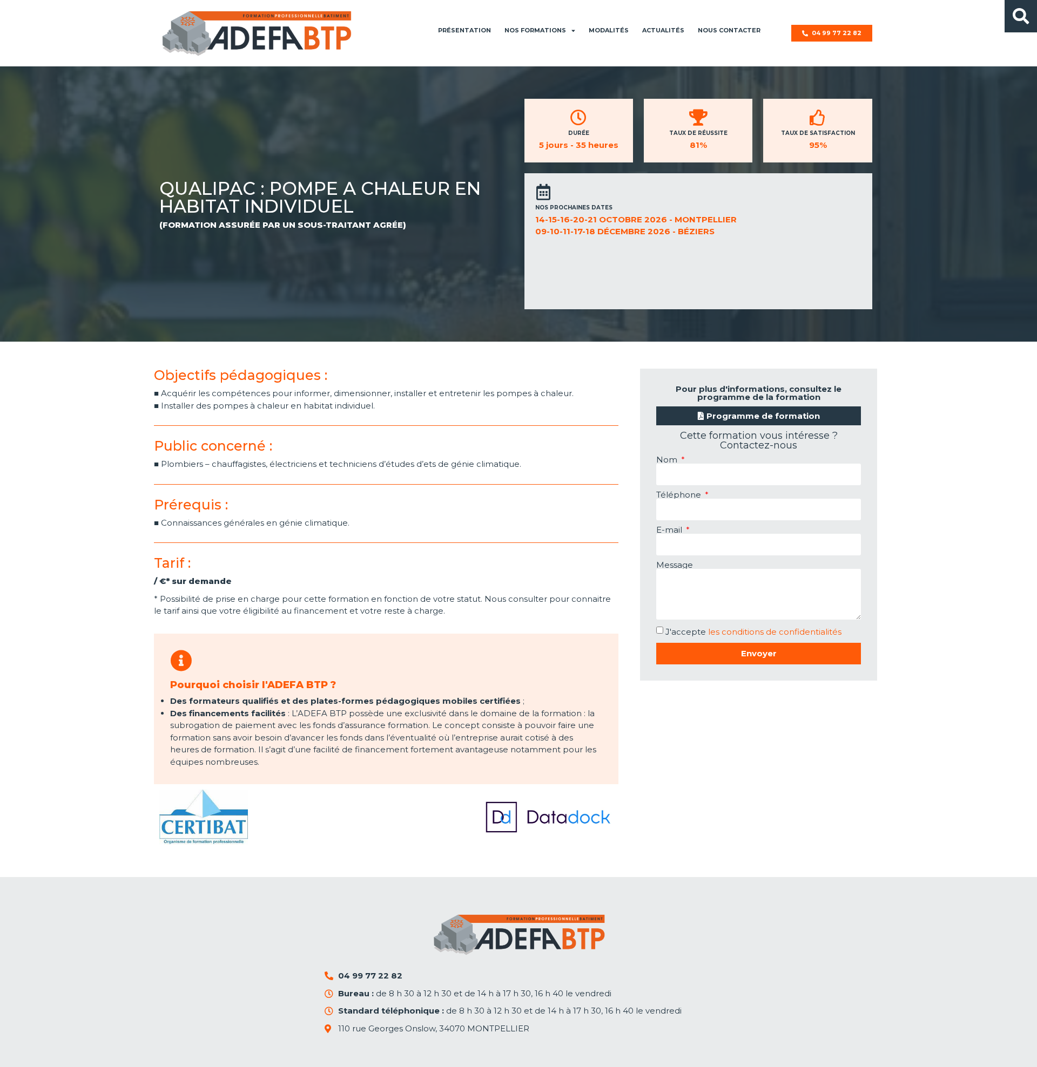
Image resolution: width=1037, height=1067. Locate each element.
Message (674, 565)
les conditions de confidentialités (774, 632)
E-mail (670, 530)
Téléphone (679, 495)
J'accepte (753, 632)
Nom (667, 460)
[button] (1021, 16)
